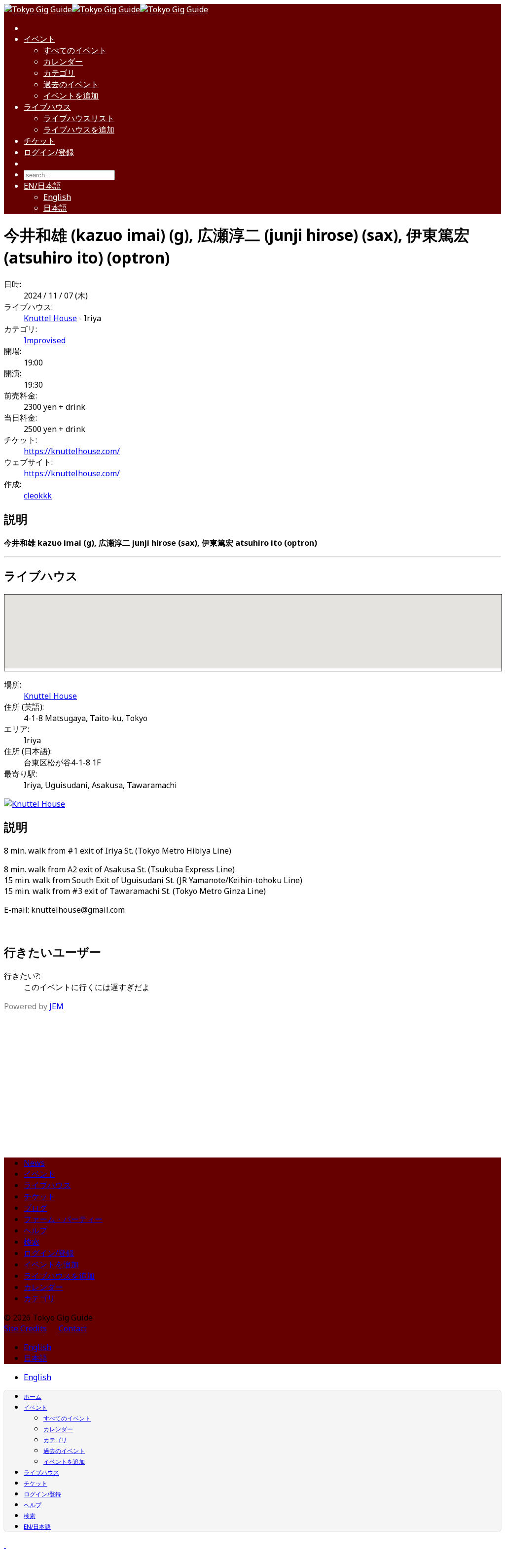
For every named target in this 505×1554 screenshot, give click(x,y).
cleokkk (38, 495)
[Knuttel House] (34, 803)
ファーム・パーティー (63, 1219)
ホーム (32, 1396)
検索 (31, 1241)
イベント (39, 38)
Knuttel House (50, 318)
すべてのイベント (75, 50)
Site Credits (25, 1328)
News (34, 1162)
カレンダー (63, 61)
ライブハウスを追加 (78, 129)
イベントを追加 (71, 95)
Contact (73, 1328)
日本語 (55, 207)
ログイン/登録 (49, 152)
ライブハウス (47, 106)
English (57, 197)
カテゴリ (59, 72)
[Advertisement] (252, 1081)
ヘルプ (35, 1230)
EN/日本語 (42, 185)
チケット (39, 140)
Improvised (45, 340)
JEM (56, 1006)
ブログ (35, 1207)
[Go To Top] (5, 1544)
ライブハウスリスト (78, 118)
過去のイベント (71, 84)
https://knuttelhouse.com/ (72, 451)
